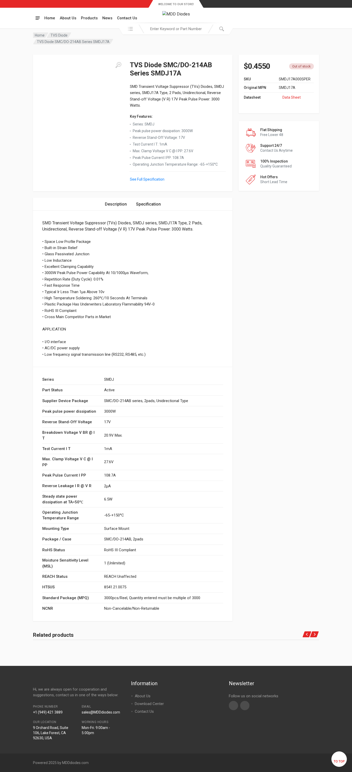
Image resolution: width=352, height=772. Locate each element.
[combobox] (176, 29)
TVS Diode (59, 35)
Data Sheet (291, 97)
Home (49, 18)
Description (116, 204)
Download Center (149, 703)
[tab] (115, 204)
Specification (148, 204)
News (107, 18)
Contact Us (127, 18)
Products (89, 18)
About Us (68, 18)
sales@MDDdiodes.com (101, 712)
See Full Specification (147, 179)
